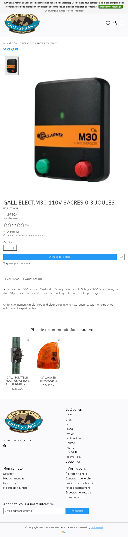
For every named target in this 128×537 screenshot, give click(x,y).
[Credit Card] (63, 532)
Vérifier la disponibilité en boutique (25, 235)
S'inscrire (8, 473)
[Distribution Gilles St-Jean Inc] (22, 23)
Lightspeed (97, 527)
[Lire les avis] (14, 225)
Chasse (70, 443)
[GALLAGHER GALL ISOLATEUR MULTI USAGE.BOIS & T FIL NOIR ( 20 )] (17, 355)
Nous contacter (75, 497)
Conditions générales (79, 478)
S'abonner (77, 510)
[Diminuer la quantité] (6, 248)
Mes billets (9, 483)
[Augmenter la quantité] (13, 248)
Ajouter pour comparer (18, 263)
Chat (69, 419)
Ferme (70, 424)
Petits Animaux (75, 438)
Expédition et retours (78, 492)
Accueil (7, 43)
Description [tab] (12, 279)
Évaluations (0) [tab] (32, 279)
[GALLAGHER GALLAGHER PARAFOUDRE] (48, 355)
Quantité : (8, 242)
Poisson (70, 433)
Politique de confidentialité (82, 483)
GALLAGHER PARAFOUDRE (48, 379)
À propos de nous (77, 473)
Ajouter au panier (60, 256)
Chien (69, 415)
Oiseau (70, 429)
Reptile (70, 447)
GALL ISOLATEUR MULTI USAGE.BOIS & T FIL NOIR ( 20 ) (17, 381)
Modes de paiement (78, 487)
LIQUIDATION (73, 461)
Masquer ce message (110, 7)
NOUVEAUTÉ (73, 452)
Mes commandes (13, 478)
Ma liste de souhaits (15, 487)
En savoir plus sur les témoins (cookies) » (64, 11)
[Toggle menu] (121, 23)
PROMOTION (73, 457)
